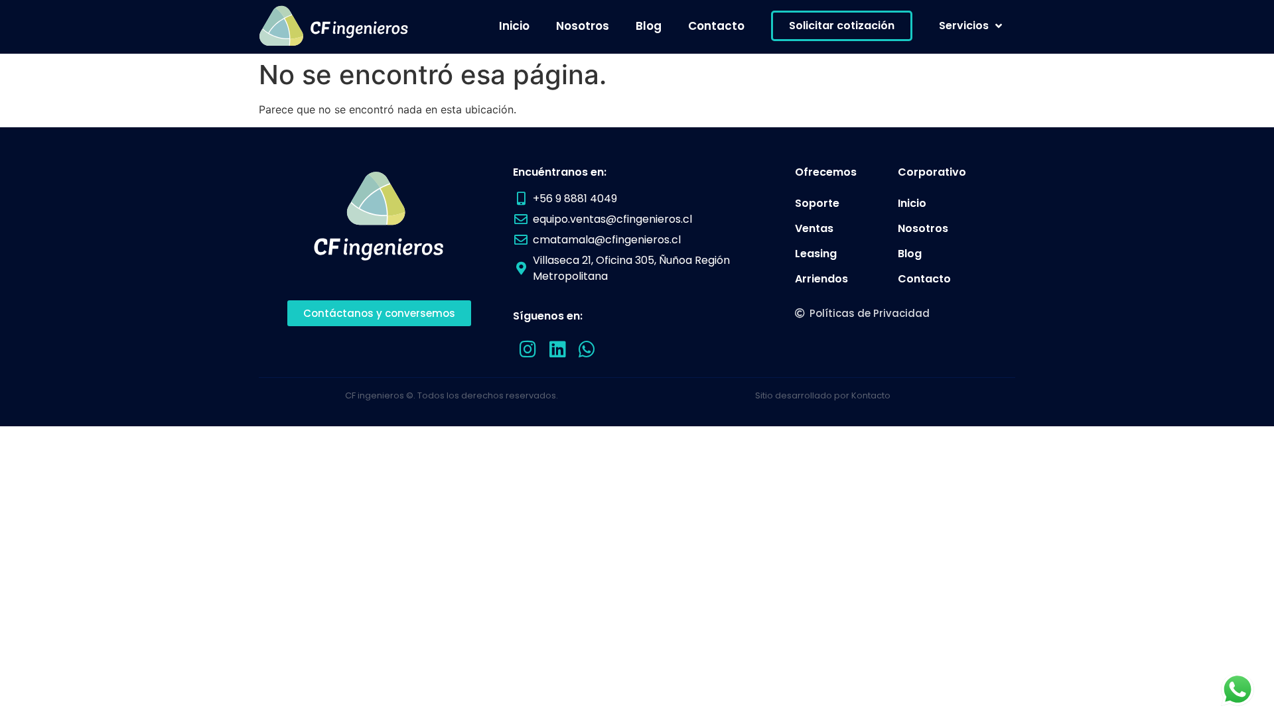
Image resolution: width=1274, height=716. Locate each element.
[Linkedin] (558, 350)
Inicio (514, 26)
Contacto (716, 26)
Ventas (814, 228)
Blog (649, 26)
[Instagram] (528, 350)
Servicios (964, 25)
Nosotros (582, 26)
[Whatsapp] (587, 350)
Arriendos (821, 278)
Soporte (817, 203)
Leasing (816, 253)
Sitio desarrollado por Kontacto (822, 395)
